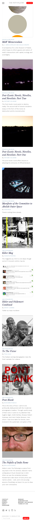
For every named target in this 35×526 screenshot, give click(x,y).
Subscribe (29, 2)
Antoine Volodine (10, 101)
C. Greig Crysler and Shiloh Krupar (16, 45)
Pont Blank (8, 400)
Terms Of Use (23, 503)
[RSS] (15, 510)
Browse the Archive (25, 502)
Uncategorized (7, 250)
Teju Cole (7, 354)
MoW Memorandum (12, 42)
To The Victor (9, 351)
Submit (4, 500)
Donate (4, 502)
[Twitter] (6, 510)
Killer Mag (7, 253)
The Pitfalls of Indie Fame (15, 462)
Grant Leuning (9, 307)
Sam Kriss (7, 209)
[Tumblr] (9, 510)
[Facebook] (3, 510)
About (4, 503)
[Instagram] (12, 510)
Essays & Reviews (8, 39)
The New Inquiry (16, 3)
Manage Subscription (23, 500)
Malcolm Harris (10, 465)
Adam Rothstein (10, 256)
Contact (5, 499)
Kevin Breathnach (10, 402)
